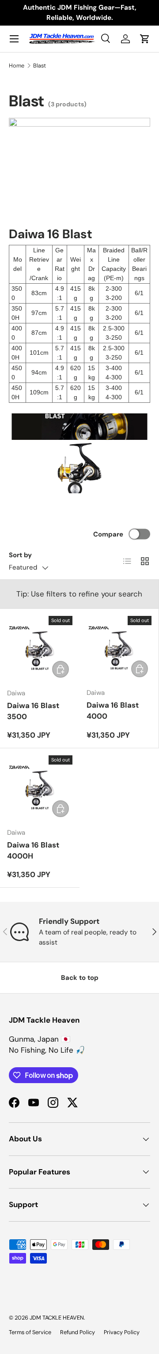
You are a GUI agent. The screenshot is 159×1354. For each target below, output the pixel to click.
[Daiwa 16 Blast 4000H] (39, 788)
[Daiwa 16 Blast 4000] (119, 648)
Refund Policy (77, 1332)
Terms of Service (30, 1332)
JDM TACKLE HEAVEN (57, 1317)
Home (16, 65)
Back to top (79, 977)
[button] (145, 39)
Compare (108, 534)
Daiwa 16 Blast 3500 (33, 711)
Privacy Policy (122, 1332)
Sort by (20, 555)
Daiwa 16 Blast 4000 (113, 710)
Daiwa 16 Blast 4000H (33, 850)
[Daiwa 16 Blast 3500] (39, 648)
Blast (39, 65)
